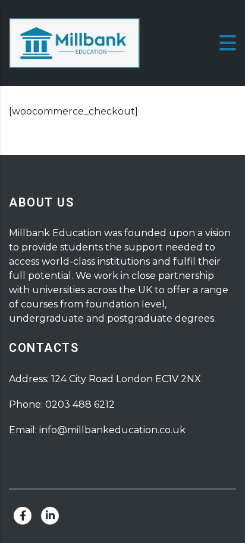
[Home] (74, 42)
